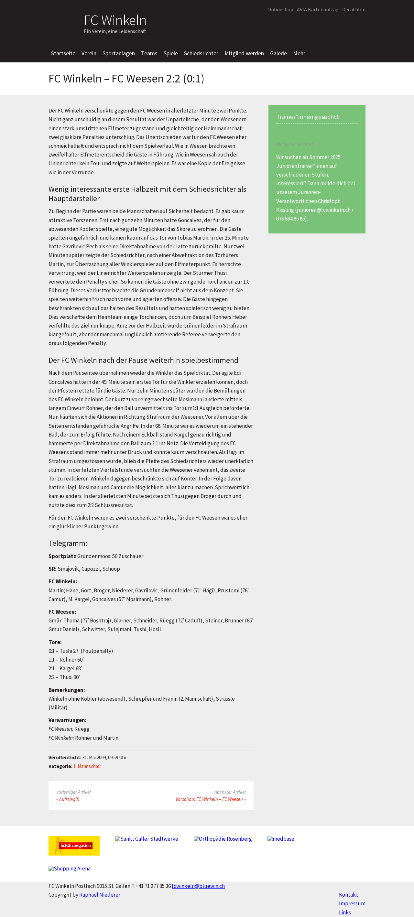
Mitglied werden (244, 53)
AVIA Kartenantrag (318, 9)
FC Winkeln (115, 19)
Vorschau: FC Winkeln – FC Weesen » (211, 799)
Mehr (299, 53)
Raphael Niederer (99, 894)
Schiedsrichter (201, 53)
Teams (149, 53)
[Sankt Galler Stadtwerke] (146, 841)
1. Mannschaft (87, 766)
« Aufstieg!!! (67, 799)
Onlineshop (280, 9)
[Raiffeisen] (341, 24)
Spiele (171, 53)
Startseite (63, 53)
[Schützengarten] (74, 848)
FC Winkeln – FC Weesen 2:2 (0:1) (126, 78)
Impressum (352, 903)
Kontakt (348, 894)
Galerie (278, 53)
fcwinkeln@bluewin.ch (198, 886)
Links (345, 912)
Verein (89, 53)
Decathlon (353, 9)
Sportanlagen (119, 53)
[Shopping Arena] (70, 871)
